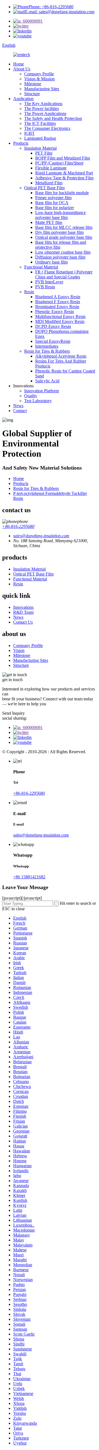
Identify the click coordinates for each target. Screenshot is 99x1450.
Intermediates (46, 346)
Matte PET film (48, 222)
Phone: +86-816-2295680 (51, 6)
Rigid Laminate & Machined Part (64, 173)
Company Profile (39, 74)
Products (20, 143)
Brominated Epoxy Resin (57, 306)
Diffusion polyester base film (60, 257)
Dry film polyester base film (59, 232)
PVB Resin (45, 286)
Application (23, 98)
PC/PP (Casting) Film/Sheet (59, 163)
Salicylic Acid (47, 381)
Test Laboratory (38, 400)
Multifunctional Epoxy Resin (60, 316)
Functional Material (41, 267)
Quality (30, 395)
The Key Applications (43, 103)
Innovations (23, 607)
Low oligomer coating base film (62, 252)
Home (18, 64)
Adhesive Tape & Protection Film (64, 178)
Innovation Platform (41, 390)
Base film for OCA (51, 202)
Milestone (32, 83)
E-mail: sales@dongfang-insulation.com (59, 11)
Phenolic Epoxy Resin (54, 311)
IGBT (29, 133)
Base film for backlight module (62, 192)
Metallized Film (48, 182)
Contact (20, 410)
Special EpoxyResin (52, 341)
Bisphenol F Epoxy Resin (57, 301)
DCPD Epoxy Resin (53, 326)
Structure (32, 93)
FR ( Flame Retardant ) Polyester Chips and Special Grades (63, 274)
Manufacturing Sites (41, 88)
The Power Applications (45, 113)
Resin (29, 291)
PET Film (43, 153)
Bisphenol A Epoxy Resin (57, 296)
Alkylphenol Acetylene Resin (60, 356)
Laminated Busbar (40, 138)
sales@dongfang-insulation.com (41, 835)
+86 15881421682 (29, 877)
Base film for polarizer (54, 207)
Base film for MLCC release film (63, 227)
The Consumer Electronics (47, 128)
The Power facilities (41, 108)
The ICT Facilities (40, 123)
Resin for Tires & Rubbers (47, 351)
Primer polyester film (53, 197)
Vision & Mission (39, 78)
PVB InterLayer (49, 281)
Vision (18, 650)
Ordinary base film (51, 262)
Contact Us (23, 622)
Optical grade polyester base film (63, 237)
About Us (21, 69)
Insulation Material (40, 148)
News (18, 405)
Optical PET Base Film (44, 187)
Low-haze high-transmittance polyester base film (60, 215)
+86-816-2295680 (18, 526)
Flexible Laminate (51, 168)
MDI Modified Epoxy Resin (59, 321)
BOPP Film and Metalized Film (62, 158)
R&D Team (23, 612)
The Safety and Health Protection (53, 118)
